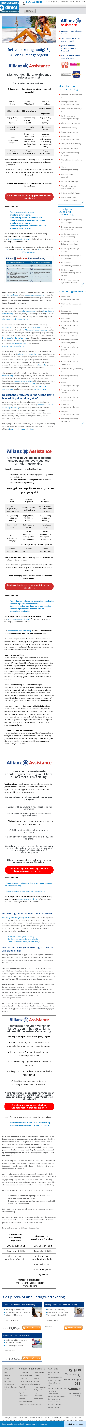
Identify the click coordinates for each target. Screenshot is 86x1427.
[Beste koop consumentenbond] (65, 69)
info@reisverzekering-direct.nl (19, 239)
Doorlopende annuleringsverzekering (24, 942)
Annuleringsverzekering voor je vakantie (16, 917)
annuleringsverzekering (34, 295)
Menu (29, 11)
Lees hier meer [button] (41, 1424)
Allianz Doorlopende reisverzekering (19, 1304)
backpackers (42, 365)
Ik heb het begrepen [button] (75, 1424)
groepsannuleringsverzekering (13, 346)
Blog (83, 1)
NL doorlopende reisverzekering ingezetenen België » (71, 272)
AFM (21, 250)
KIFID (7, 250)
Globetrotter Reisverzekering (28, 354)
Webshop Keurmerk (29, 252)
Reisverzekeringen (10, 1387)
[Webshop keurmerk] (75, 69)
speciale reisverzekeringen (23, 381)
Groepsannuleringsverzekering (21, 936)
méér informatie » (11, 1320)
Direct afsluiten (33, 1327)
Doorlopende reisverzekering (21, 429)
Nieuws (7, 1378)
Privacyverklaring (39, 1387)
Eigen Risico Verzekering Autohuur (14, 338)
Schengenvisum (40, 389)
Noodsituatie (64, 1)
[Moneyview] (76, 79)
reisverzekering (12, 295)
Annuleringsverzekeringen (28, 1384)
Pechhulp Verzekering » (69, 148)
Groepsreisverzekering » (69, 127)
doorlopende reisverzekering (19, 631)
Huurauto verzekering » (69, 181)
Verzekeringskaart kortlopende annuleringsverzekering (25, 891)
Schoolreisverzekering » (69, 132)
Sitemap (36, 1378)
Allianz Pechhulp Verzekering (16, 1335)
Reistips (7, 1375)
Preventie (7, 1381)
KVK (39, 250)
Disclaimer (37, 1384)
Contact (78, 1)
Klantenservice (54, 1)
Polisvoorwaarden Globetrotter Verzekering (30, 1122)
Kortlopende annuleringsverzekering (23, 939)
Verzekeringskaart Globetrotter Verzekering (30, 1125)
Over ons (37, 1381)
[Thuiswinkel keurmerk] (66, 79)
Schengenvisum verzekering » (71, 144)
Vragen (72, 1)
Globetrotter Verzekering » (70, 123)
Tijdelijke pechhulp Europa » (71, 193)
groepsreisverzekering (18, 343)
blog (33, 384)
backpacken (6, 327)
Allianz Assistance (28, 311)
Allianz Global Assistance (10, 12)
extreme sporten (36, 327)
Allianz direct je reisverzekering (36, 330)
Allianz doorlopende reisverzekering (15, 319)
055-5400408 (34, 2)
